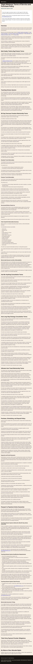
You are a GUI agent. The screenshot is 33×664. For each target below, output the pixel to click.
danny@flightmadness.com (6, 16)
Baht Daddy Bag (27, 33)
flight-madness (3, 1)
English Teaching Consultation (23, 32)
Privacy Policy (16, 34)
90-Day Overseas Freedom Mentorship (16, 33)
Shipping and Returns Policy (6, 34)
